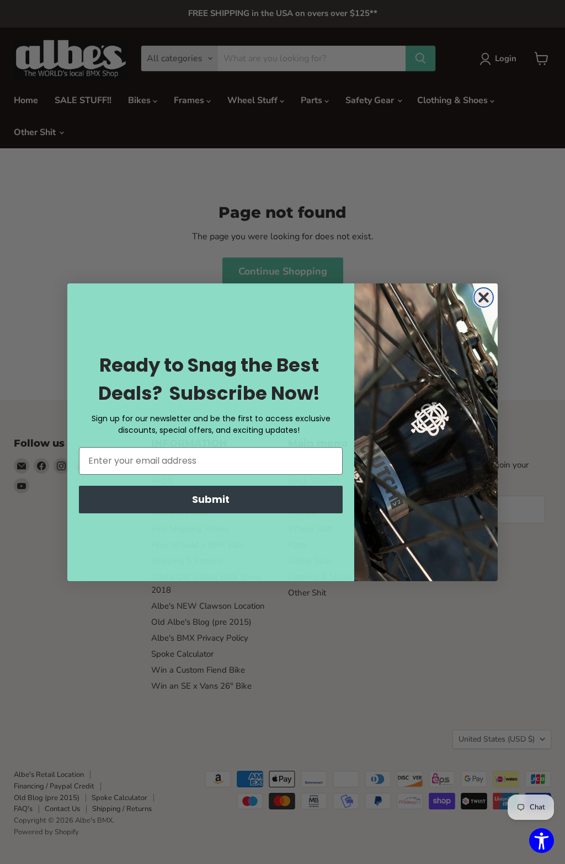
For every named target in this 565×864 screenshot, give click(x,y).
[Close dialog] (483, 297)
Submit (211, 499)
